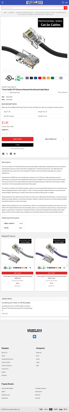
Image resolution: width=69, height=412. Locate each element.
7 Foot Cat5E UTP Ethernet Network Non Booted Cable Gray (17, 277)
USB (37, 365)
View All (37, 398)
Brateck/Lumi (6, 395)
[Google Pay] (17, 145)
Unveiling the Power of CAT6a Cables (16, 303)
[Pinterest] (14, 153)
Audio (38, 359)
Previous (2, 265)
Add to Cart (17, 273)
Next (66, 265)
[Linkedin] (10, 153)
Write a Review (62, 92)
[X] (7, 153)
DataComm (38, 391)
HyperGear (5, 398)
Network (38, 352)
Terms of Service (7, 365)
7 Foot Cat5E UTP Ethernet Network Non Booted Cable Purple (51, 277)
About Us (4, 352)
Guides (4, 372)
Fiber (37, 356)
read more (5, 313)
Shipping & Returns (7, 359)
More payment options (17, 148)
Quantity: (5, 130)
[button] (50, 139)
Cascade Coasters (40, 388)
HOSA (3, 391)
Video (38, 362)
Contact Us (5, 369)
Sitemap (4, 375)
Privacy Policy (6, 362)
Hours (3, 356)
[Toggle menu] (2, 2)
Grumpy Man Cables (7, 388)
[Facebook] (3, 153)
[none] (34, 51)
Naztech (37, 395)
